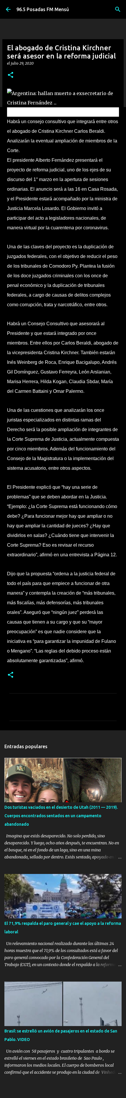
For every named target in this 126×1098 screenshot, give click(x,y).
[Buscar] (117, 9)
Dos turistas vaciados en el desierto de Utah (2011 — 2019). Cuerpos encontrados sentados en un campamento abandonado (61, 816)
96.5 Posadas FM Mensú (42, 9)
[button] (10, 75)
